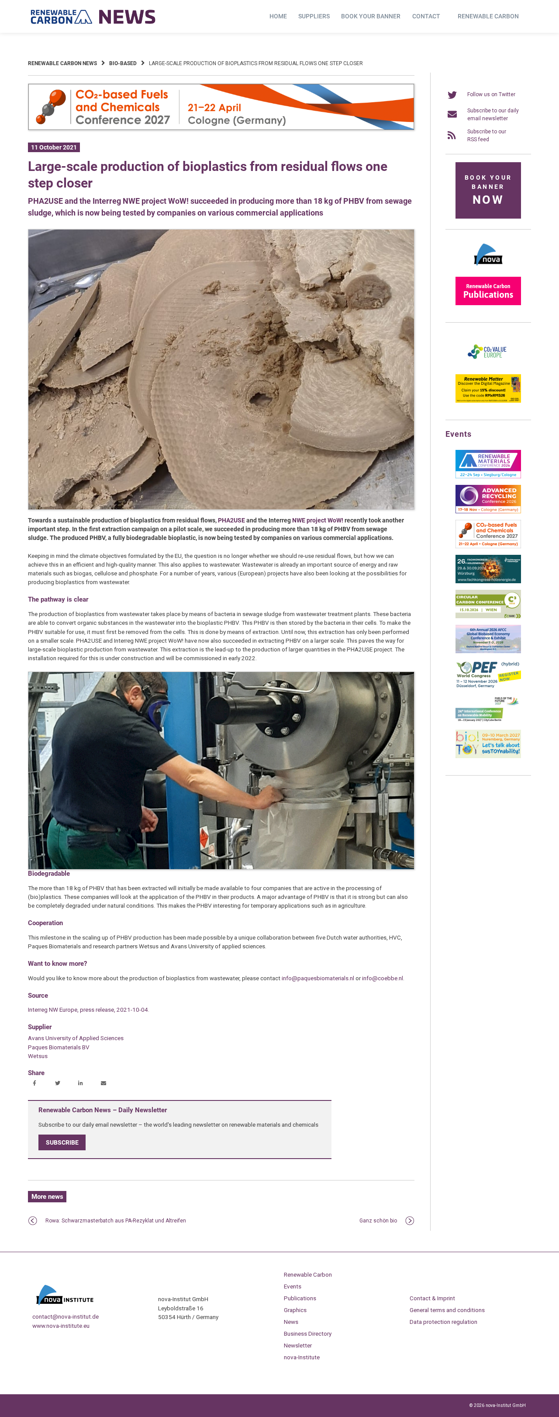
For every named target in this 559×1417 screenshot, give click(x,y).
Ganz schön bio (378, 1221)
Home (278, 16)
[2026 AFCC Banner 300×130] (488, 651)
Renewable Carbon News (62, 63)
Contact (426, 16)
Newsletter (298, 1345)
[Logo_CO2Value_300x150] (488, 366)
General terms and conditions (447, 1309)
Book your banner (370, 16)
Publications (300, 1298)
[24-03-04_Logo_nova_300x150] (488, 268)
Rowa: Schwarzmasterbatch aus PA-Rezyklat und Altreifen (115, 1221)
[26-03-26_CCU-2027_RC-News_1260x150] (221, 128)
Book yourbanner (488, 190)
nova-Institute (302, 1357)
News (291, 1321)
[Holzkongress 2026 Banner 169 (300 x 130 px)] (488, 581)
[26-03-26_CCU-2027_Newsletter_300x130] (488, 546)
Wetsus (38, 1055)
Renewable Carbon (488, 16)
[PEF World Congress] (488, 686)
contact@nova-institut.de (65, 1316)
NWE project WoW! (317, 520)
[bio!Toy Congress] (488, 756)
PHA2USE (231, 520)
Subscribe (62, 1142)
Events (292, 1286)
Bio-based (123, 63)
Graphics (295, 1309)
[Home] (93, 16)
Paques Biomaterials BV (59, 1047)
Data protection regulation (443, 1321)
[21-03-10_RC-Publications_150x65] (488, 303)
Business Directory (307, 1333)
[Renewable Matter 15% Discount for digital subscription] (488, 401)
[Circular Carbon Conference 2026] (488, 616)
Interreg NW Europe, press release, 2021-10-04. (88, 1009)
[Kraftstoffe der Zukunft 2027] (488, 721)
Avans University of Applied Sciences (76, 1037)
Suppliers (314, 16)
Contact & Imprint (432, 1298)
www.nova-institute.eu (61, 1325)
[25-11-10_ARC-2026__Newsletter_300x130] (488, 511)
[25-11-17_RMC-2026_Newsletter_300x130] (488, 476)
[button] (35, 1083)
